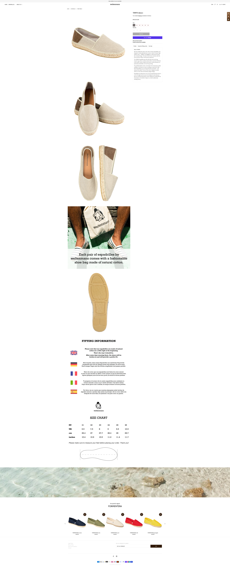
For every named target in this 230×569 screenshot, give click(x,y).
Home (68, 8)
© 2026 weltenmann (112, 564)
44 (142, 25)
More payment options (137, 40)
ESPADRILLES (11, 4)
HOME (6, 4)
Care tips (150, 46)
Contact (69, 548)
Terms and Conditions (72, 546)
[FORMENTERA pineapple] (153, 522)
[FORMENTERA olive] (96, 522)
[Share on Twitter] (228, 16)
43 (139, 25)
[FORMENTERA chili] (134, 522)
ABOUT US (19, 4)
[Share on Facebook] (228, 13)
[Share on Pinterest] (228, 19)
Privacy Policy (71, 544)
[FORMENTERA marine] (77, 522)
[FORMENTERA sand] (115, 522)
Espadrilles (73, 8)
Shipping (140, 15)
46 (148, 25)
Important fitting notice (142, 46)
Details (135, 46)
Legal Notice (70, 543)
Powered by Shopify (118, 564)
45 (145, 25)
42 (136, 25)
